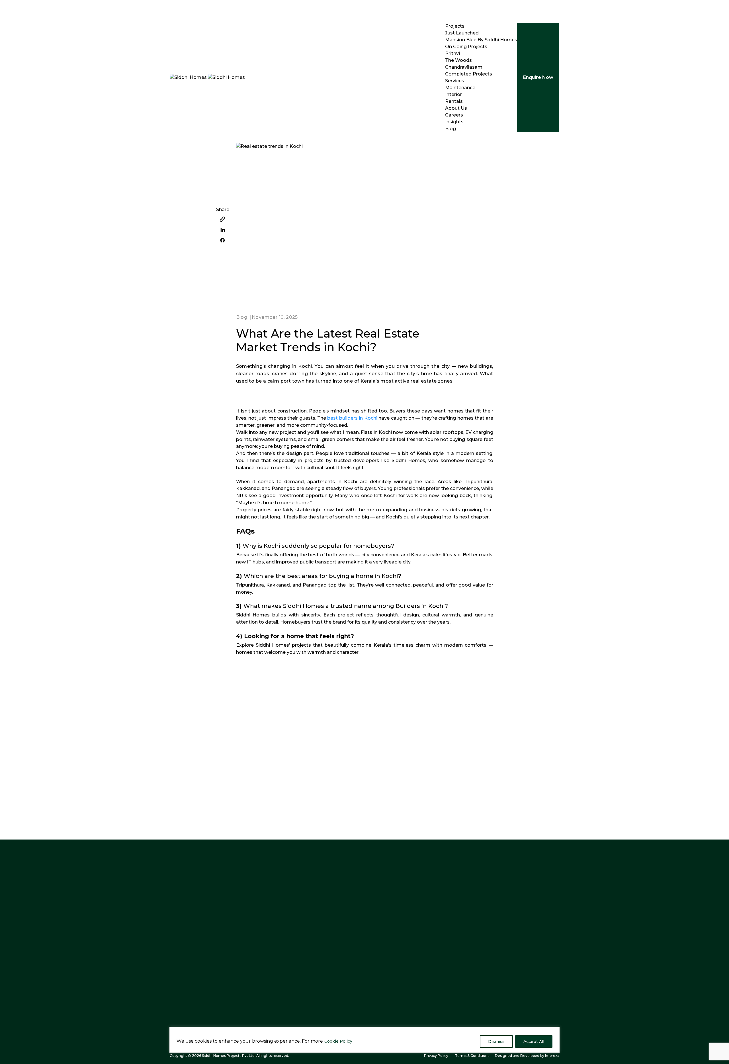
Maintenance (460, 87)
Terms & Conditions (472, 1055)
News (308, 982)
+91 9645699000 (198, 936)
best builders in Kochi (352, 418)
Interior (453, 94)
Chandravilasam (463, 67)
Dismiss (496, 1041)
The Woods (458, 60)
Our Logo (313, 971)
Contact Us (315, 960)
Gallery (376, 937)
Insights (454, 121)
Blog (450, 128)
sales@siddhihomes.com (213, 961)
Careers (454, 115)
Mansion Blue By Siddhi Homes (481, 39)
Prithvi (452, 53)
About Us (456, 108)
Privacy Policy (436, 1055)
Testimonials (383, 971)
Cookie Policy (338, 1041)
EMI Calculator (385, 982)
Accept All (533, 1041)
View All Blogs (533, 707)
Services (454, 80)
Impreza (552, 1055)
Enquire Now (538, 77)
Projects (454, 26)
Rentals (454, 101)
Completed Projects (468, 74)
